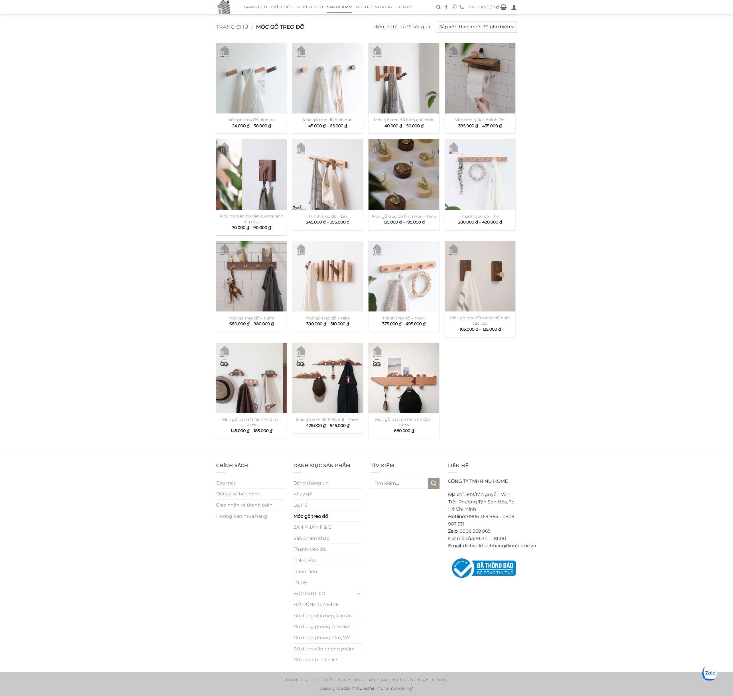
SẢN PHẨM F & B (312, 527)
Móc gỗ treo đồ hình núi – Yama (328, 419)
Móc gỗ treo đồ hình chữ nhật (404, 119)
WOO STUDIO (309, 7)
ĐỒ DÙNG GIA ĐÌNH (316, 604)
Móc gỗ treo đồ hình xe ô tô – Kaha (251, 422)
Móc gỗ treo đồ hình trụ (251, 119)
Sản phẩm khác (311, 538)
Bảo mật (226, 483)
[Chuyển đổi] (358, 593)
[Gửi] (434, 483)
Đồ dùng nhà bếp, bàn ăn (322, 615)
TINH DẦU (305, 560)
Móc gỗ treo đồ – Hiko (328, 318)
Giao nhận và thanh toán (244, 505)
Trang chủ (255, 7)
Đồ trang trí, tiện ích (316, 659)
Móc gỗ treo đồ (310, 516)
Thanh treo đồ (309, 549)
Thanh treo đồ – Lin (327, 216)
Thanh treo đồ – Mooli (404, 318)
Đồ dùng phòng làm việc (321, 626)
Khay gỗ (302, 494)
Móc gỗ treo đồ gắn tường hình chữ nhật (251, 218)
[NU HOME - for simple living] (223, 7)
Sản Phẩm (337, 7)
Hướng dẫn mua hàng (241, 516)
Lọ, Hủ (300, 505)
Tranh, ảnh (305, 571)
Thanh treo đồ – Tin (480, 216)
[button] (488, 7)
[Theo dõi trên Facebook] (446, 7)
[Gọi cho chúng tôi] (461, 7)
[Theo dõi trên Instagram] (454, 7)
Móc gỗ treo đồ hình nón (327, 119)
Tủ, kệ (300, 582)
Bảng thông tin (311, 483)
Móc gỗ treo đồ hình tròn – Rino (404, 216)
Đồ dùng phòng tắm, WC (322, 637)
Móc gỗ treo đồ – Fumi (251, 318)
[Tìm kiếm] (438, 7)
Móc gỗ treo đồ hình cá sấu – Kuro (404, 422)
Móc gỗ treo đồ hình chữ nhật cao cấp (480, 320)
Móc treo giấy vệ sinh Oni (480, 119)
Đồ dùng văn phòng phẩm (324, 649)
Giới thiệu (282, 7)
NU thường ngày (374, 7)
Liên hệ (405, 7)
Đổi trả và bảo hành (238, 494)
